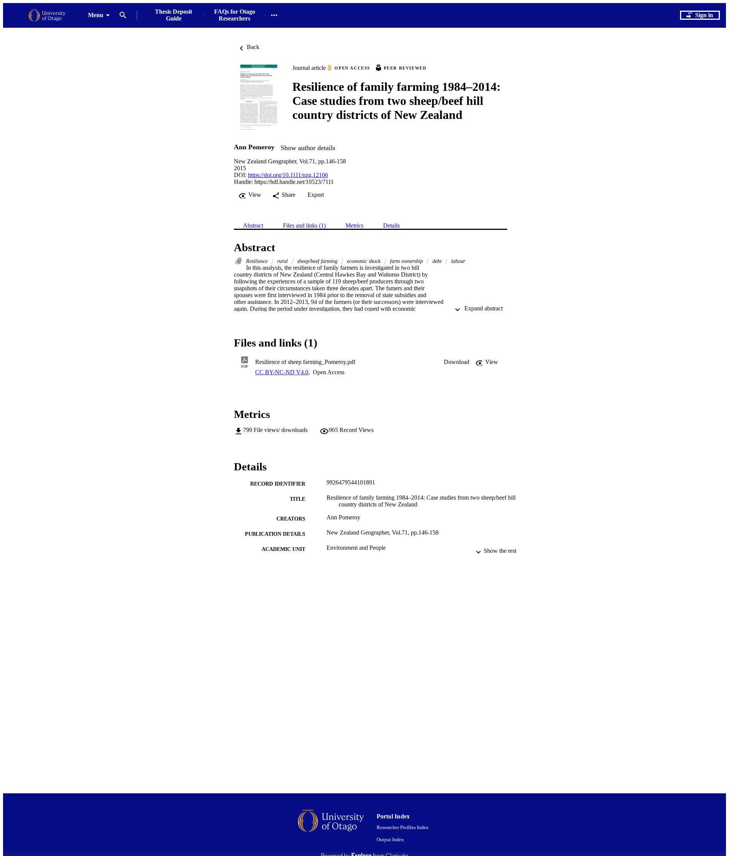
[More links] (274, 15)
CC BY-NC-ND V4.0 (281, 372)
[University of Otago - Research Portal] (47, 15)
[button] (456, 362)
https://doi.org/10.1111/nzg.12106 (288, 175)
